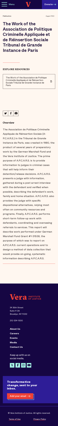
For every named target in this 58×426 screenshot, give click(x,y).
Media (13, 342)
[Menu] (4, 4)
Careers (14, 333)
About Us (15, 329)
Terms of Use (15, 419)
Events (14, 338)
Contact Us (16, 347)
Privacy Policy (39, 419)
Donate (48, 4)
